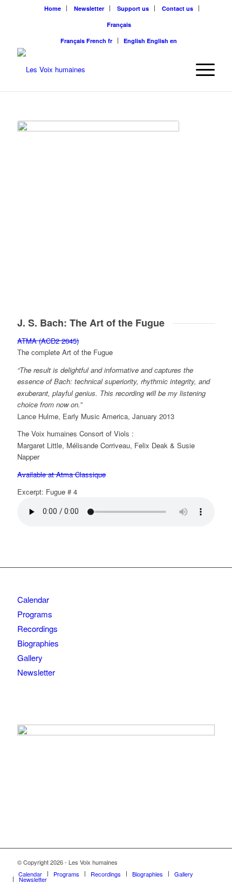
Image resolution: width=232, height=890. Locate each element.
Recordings (37, 628)
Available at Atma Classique (61, 474)
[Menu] (200, 69)
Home (52, 8)
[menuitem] (53, 8)
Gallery (30, 657)
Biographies (38, 643)
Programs (34, 614)
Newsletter (89, 8)
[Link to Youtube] (207, 862)
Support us (133, 8)
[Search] (174, 69)
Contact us (177, 8)
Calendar (33, 599)
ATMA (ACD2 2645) (48, 341)
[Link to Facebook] (190, 862)
